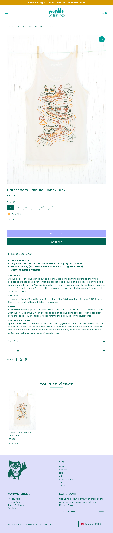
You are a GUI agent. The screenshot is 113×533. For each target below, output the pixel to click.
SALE (61, 482)
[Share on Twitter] (21, 359)
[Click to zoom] (102, 39)
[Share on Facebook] (16, 359)
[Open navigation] (7, 12)
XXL (51, 207)
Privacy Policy (14, 498)
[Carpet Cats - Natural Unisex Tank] (22, 410)
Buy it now (56, 241)
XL (42, 207)
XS (10, 207)
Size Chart (14, 341)
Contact (12, 508)
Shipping (13, 350)
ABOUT (62, 485)
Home (10, 26)
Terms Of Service (16, 505)
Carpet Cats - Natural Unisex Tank (20, 434)
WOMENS (63, 469)
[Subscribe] (101, 511)
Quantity (11, 219)
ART (61, 475)
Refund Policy (14, 501)
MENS (18, 26)
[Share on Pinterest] (26, 359)
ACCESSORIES (66, 479)
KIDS (61, 472)
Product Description (20, 254)
